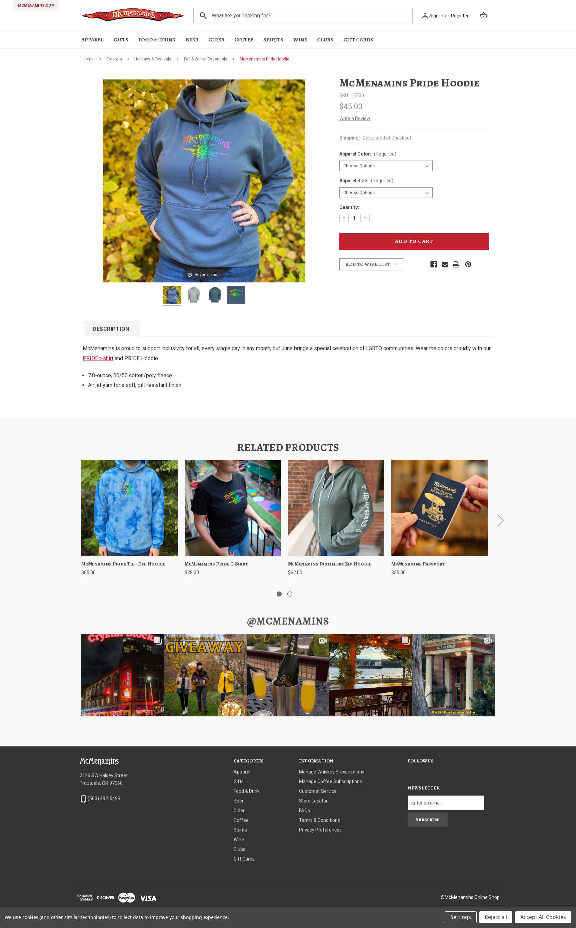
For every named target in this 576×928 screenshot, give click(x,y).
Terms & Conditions (319, 820)
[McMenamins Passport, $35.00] (439, 508)
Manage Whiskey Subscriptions (331, 771)
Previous (69, 520)
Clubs (325, 39)
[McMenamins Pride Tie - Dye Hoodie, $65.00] (129, 508)
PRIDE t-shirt (98, 358)
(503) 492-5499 (104, 798)
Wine (300, 39)
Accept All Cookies (543, 917)
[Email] (445, 264)
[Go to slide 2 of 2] (289, 594)
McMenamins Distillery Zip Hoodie (329, 563)
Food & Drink (157, 39)
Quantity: (349, 207)
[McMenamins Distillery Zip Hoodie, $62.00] (336, 508)
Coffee (243, 39)
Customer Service (318, 791)
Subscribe (427, 819)
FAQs (304, 810)
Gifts (121, 39)
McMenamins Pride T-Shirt (216, 563)
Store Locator (313, 800)
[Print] (456, 264)
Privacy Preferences (320, 830)
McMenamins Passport (418, 563)
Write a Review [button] (354, 118)
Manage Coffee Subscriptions (330, 781)
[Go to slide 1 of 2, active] (279, 594)
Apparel (92, 39)
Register (460, 15)
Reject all (496, 917)
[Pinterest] (468, 264)
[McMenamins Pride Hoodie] (172, 296)
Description (111, 329)
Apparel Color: (367, 154)
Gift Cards (358, 39)
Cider (216, 39)
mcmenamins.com (36, 5)
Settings (460, 917)
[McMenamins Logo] (133, 15)
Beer (192, 39)
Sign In (436, 15)
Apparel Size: (366, 180)
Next (500, 520)
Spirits (273, 39)
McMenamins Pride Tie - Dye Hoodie (123, 563)
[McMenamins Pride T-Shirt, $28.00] (233, 508)
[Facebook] (433, 264)
